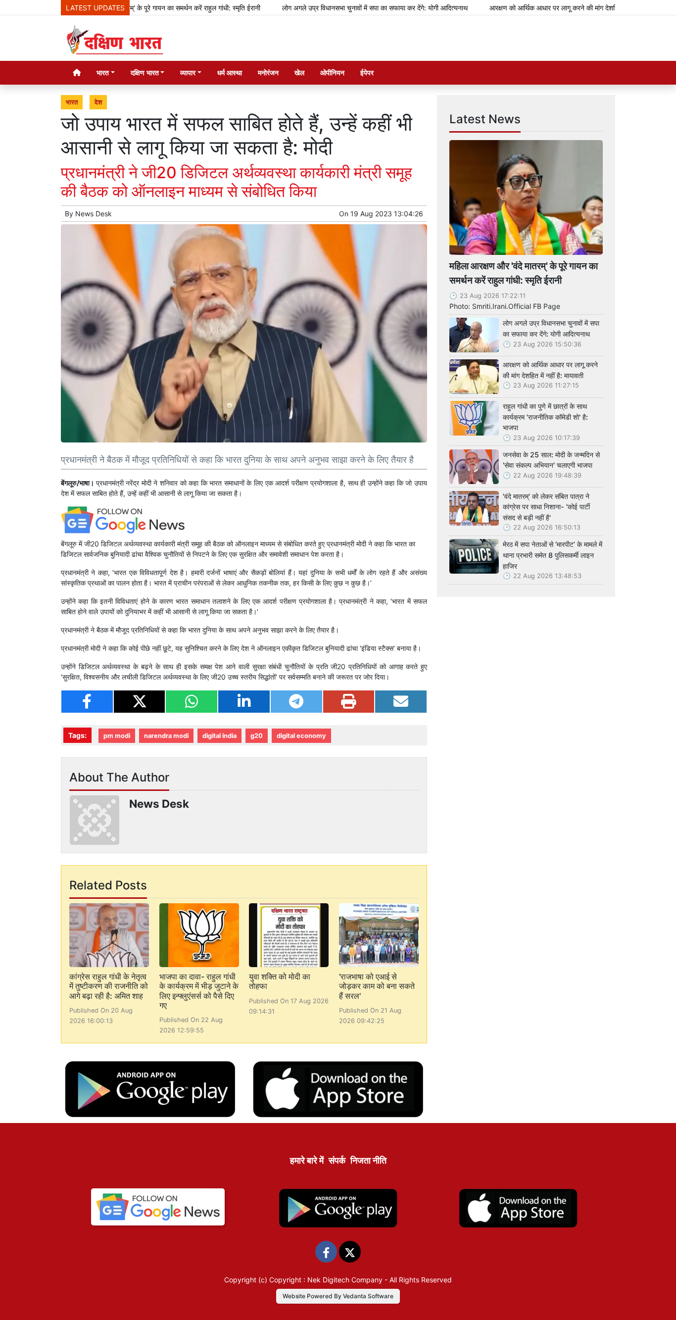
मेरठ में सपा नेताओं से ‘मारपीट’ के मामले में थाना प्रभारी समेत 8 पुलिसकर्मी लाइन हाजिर (552, 555)
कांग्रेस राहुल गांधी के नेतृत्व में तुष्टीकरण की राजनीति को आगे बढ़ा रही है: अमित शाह (108, 986)
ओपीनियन (332, 72)
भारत (72, 102)
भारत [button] (103, 72)
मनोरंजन (268, 72)
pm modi (116, 735)
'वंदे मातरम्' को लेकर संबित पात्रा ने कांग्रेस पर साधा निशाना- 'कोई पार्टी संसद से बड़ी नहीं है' (546, 507)
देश (98, 102)
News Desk (93, 213)
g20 (256, 735)
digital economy (301, 735)
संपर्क (337, 1160)
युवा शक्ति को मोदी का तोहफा (279, 981)
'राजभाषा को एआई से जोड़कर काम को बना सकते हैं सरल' (377, 986)
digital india (219, 735)
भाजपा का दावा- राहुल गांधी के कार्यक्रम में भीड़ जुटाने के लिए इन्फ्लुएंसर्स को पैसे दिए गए (199, 991)
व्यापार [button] (187, 72)
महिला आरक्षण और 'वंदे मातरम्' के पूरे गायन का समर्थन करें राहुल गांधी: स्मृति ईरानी (523, 273)
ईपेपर (367, 72)
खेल (299, 72)
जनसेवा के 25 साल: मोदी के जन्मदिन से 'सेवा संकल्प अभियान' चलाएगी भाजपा (551, 460)
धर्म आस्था (229, 72)
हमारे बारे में (307, 1160)
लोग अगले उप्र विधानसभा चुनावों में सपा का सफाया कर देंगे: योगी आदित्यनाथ (337, 7)
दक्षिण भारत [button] (145, 72)
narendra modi (166, 735)
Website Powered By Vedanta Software (338, 1296)
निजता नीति (368, 1160)
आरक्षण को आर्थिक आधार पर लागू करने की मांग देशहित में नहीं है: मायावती (540, 7)
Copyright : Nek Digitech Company (326, 1279)
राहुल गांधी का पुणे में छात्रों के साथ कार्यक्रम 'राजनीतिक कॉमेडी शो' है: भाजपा (545, 417)
